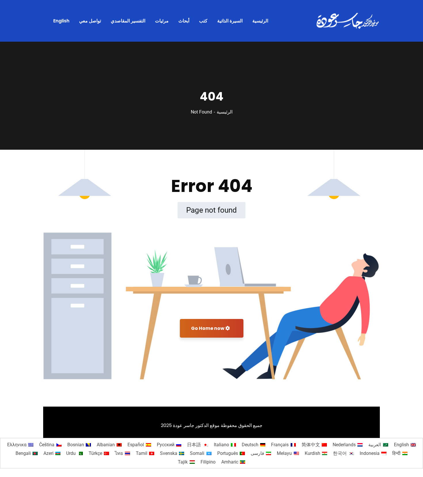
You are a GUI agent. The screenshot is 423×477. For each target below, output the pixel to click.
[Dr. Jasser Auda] (348, 21)
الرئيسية (225, 112)
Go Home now (208, 328)
